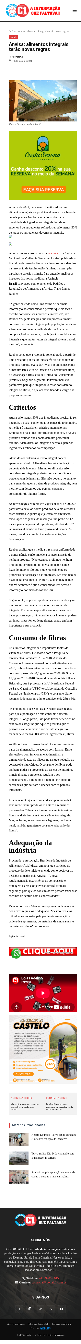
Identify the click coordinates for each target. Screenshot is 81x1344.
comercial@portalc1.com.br (49, 1282)
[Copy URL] (73, 71)
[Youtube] (62, 1309)
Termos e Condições (61, 1324)
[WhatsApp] (46, 71)
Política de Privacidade (38, 1324)
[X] (37, 71)
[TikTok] (40, 1309)
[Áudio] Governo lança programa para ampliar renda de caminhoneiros (59, 1107)
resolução (54, 253)
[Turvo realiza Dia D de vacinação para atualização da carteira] (19, 1158)
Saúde (12, 31)
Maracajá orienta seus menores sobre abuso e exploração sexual (25, 1107)
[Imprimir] (55, 71)
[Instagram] (30, 1309)
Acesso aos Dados (16, 1324)
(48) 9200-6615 (49, 1278)
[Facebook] (28, 71)
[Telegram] (64, 71)
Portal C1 (18, 56)
